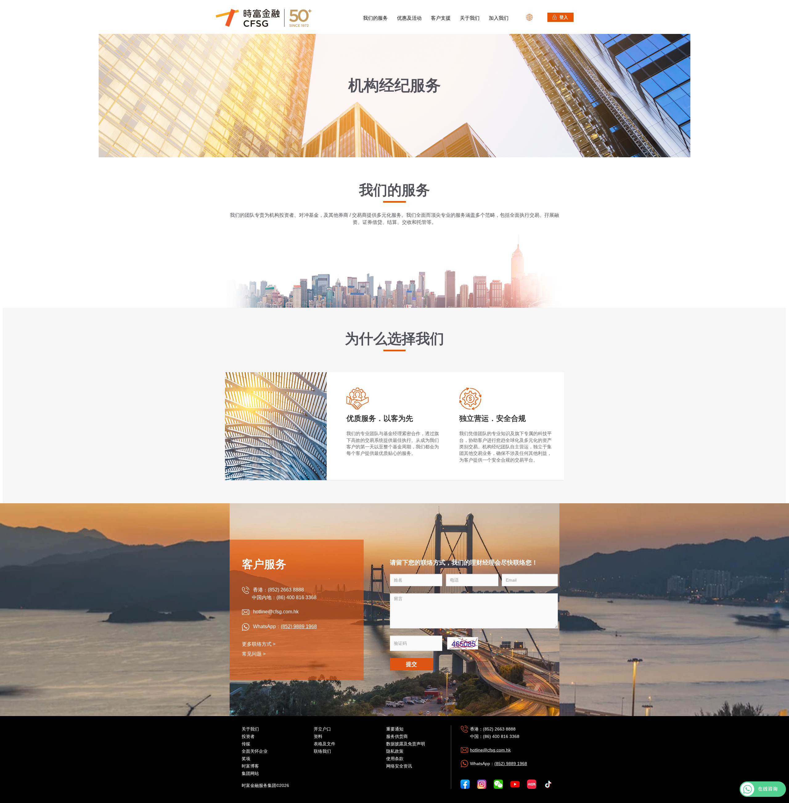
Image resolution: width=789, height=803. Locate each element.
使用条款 (394, 758)
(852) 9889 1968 (299, 626)
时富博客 (250, 766)
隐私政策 (394, 751)
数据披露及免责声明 (405, 743)
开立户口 (322, 729)
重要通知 (394, 729)
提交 (411, 664)
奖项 (246, 758)
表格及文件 (324, 743)
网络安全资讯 (399, 766)
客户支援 (441, 18)
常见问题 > (254, 654)
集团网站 (250, 773)
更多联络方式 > (259, 644)
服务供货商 (397, 736)
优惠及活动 (409, 18)
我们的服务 (375, 18)
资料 (318, 736)
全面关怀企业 (255, 751)
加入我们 (499, 18)
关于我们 (470, 18)
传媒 (246, 743)
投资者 (248, 736)
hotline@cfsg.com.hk (490, 749)
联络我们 (322, 751)
